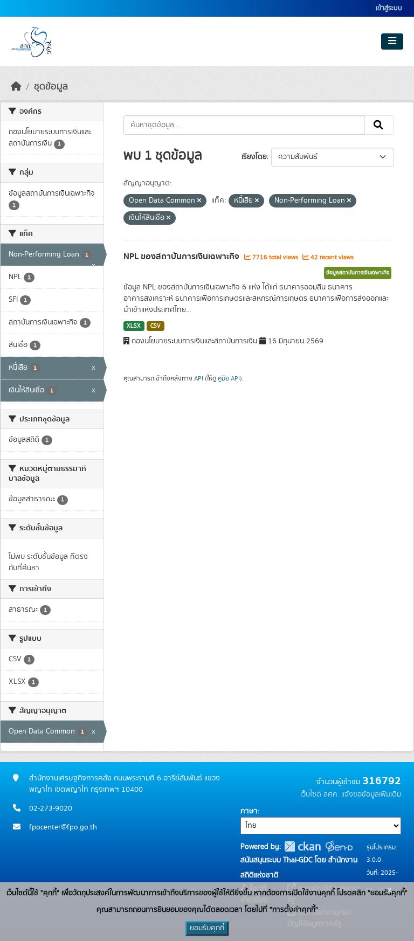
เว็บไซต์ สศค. (319, 794)
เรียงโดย (254, 156)
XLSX (134, 326)
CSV (155, 326)
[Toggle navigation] (392, 41)
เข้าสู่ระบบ (389, 8)
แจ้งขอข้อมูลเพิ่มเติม (371, 794)
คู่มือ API (229, 378)
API (198, 378)
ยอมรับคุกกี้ (207, 928)
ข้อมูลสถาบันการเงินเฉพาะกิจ (357, 272)
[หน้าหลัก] (16, 87)
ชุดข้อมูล (51, 87)
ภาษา (249, 811)
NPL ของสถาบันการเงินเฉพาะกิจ (182, 257)
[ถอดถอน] (199, 201)
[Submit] (379, 125)
